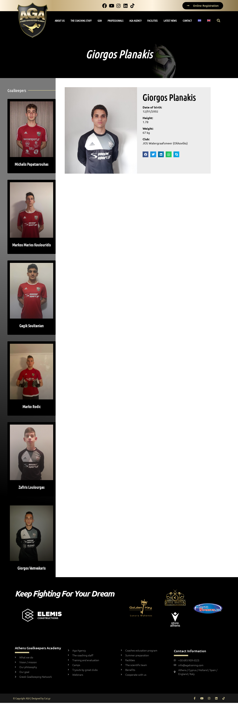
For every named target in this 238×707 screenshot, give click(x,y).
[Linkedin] (216, 698)
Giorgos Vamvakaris (31, 568)
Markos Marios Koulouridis (31, 244)
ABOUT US (60, 20)
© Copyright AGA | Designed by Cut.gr (32, 698)
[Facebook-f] (194, 698)
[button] (219, 21)
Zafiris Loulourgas (31, 487)
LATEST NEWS (170, 20)
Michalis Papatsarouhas (31, 164)
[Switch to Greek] (199, 20)
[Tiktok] (223, 698)
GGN (100, 20)
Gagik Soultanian (31, 325)
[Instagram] (209, 698)
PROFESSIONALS (115, 20)
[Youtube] (201, 698)
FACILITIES (152, 20)
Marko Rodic (31, 406)
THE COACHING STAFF (81, 20)
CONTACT (187, 20)
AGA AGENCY (135, 20)
